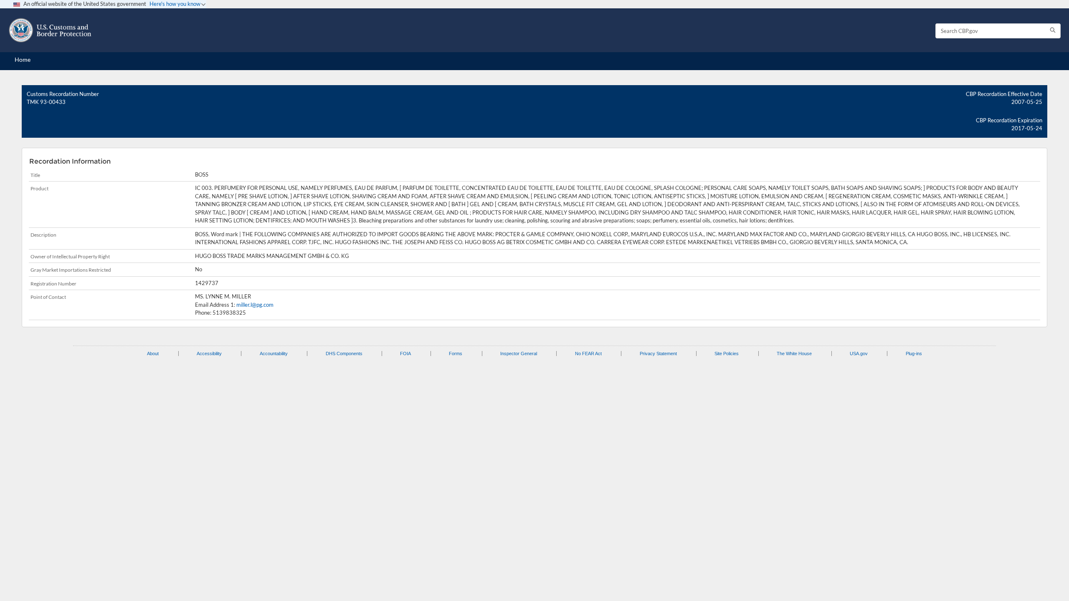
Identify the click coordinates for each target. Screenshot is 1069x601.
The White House (794, 353)
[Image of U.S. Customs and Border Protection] (50, 30)
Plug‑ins (914, 353)
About (153, 353)
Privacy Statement (658, 353)
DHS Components (344, 353)
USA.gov (859, 353)
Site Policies (726, 353)
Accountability (274, 353)
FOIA (405, 353)
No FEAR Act (588, 353)
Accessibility (209, 353)
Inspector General (518, 353)
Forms (455, 353)
